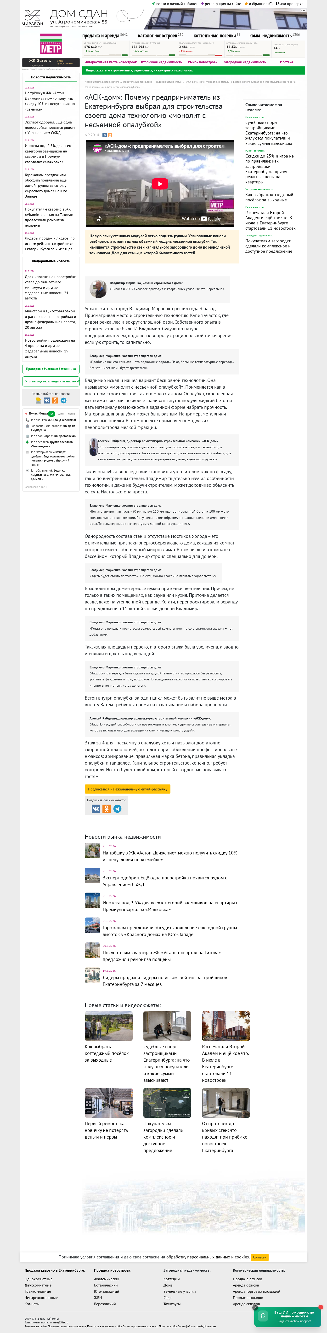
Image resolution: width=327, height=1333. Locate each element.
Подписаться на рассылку (127, 789)
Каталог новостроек (162, 819)
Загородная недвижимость (244, 62)
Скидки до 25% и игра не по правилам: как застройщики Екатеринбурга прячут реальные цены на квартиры (269, 169)
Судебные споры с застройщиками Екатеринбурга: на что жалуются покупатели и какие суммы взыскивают (269, 133)
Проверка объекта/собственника (51, 369)
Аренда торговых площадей (256, 1291)
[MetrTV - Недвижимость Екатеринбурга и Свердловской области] (51, 43)
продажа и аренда (100, 35)
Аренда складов (246, 1303)
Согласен (259, 1257)
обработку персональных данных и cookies (207, 1257)
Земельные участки (180, 1291)
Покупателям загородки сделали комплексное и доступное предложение (268, 246)
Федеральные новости (51, 260)
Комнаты (32, 1303)
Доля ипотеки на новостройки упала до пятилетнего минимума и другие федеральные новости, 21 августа (50, 287)
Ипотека (286, 62)
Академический (107, 1278)
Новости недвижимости (51, 77)
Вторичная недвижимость (161, 62)
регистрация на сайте (222, 3)
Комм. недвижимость (112, 825)
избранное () (260, 3)
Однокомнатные (38, 1278)
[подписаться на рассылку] (38, 400)
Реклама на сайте (36, 1326)
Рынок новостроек (202, 62)
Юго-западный (106, 1291)
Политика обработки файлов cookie (181, 1326)
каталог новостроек (157, 35)
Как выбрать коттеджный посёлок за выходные (269, 197)
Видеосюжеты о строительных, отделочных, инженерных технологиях (139, 70)
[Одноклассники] (110, 135)
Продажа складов (248, 1297)
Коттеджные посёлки (214, 819)
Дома (168, 1285)
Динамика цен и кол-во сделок (173, 825)
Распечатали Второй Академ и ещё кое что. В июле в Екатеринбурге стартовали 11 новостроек (270, 220)
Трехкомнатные (38, 1291)
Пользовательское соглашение (67, 1326)
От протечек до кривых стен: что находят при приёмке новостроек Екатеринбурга (224, 1136)
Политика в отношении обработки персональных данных (122, 1326)
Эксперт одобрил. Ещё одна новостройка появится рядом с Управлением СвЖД (50, 127)
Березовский (105, 1303)
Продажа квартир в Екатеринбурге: (55, 1270)
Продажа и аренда (110, 819)
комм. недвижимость (270, 35)
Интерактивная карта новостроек (111, 62)
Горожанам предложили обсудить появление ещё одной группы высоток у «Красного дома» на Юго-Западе (47, 185)
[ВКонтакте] (104, 135)
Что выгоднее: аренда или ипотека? (52, 381)
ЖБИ (98, 1297)
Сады (168, 1297)
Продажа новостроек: (112, 1270)
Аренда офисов (246, 1285)
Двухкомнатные (38, 1285)
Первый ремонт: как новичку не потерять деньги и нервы (106, 1130)
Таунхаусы (172, 1303)
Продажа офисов (247, 1278)
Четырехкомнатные (41, 1297)
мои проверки (291, 3)
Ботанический (106, 1285)
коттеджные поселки (215, 35)
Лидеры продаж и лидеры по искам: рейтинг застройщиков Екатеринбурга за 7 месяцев (50, 243)
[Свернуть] (255, 1307)
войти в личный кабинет (176, 3)
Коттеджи (172, 1278)
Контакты (210, 1326)
